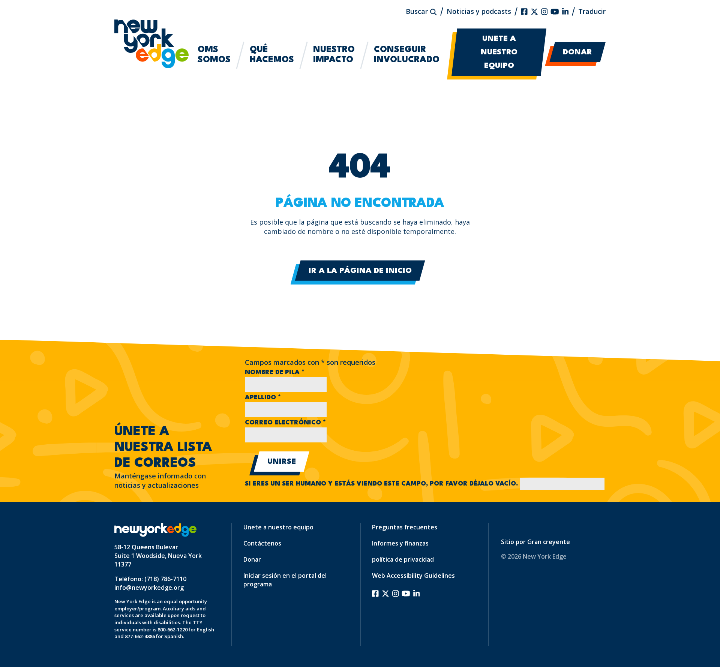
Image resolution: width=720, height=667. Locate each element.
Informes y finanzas (400, 543)
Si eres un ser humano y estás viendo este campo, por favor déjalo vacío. (382, 484)
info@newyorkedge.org (149, 587)
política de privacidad (403, 559)
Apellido (263, 397)
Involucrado (407, 54)
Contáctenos (262, 543)
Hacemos (272, 54)
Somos (214, 54)
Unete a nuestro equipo (499, 52)
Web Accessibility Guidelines (413, 575)
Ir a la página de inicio (360, 271)
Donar (577, 52)
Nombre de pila (274, 372)
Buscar (418, 11)
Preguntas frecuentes (404, 527)
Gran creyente (548, 542)
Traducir (592, 11)
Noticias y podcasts (479, 11)
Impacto (334, 54)
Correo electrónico (285, 423)
